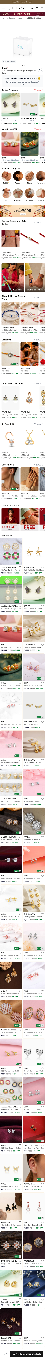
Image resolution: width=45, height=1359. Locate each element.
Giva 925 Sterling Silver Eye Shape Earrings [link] (33, 18)
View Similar (10, 62)
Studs (20, 18)
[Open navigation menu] (4, 8)
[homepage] (16, 8)
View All (38, 90)
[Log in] (42, 7)
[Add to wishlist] (5, 1354)
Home (4, 18)
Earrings (12, 18)
